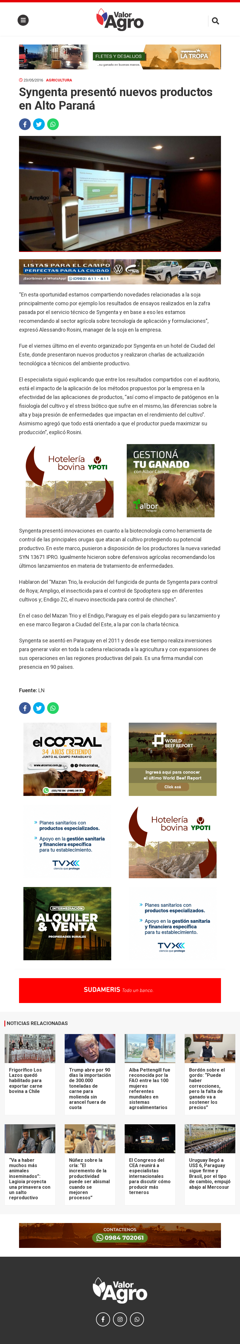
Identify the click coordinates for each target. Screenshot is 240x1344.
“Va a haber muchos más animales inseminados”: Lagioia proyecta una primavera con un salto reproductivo (29, 1179)
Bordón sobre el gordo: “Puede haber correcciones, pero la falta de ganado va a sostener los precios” (207, 1089)
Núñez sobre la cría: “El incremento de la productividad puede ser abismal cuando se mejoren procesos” (89, 1179)
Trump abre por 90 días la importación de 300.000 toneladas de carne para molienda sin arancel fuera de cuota (90, 1089)
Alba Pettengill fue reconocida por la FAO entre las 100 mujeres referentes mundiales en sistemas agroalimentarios (149, 1089)
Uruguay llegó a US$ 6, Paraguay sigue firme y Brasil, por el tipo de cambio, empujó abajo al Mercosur (210, 1173)
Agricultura (59, 80)
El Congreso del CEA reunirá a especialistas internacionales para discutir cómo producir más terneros (150, 1176)
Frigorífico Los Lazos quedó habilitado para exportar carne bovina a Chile (25, 1080)
